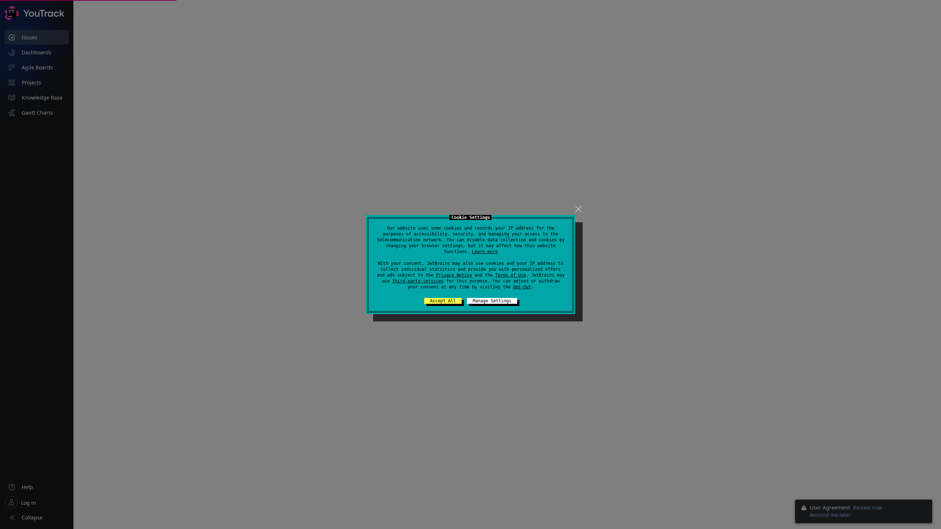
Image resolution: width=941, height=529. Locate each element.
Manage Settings (492, 300)
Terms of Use (510, 275)
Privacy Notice (454, 275)
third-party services (418, 281)
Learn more (485, 251)
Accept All (443, 300)
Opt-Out (522, 286)
